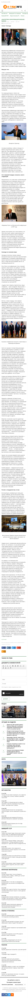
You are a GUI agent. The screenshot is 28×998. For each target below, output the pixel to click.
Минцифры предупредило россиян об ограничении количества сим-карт (11, 940)
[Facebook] (3, 994)
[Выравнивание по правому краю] (18, 666)
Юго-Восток (4, 13)
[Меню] (2, 10)
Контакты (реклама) (7, 984)
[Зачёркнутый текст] (10, 666)
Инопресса (25, 13)
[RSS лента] (12, 994)
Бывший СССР (5, 15)
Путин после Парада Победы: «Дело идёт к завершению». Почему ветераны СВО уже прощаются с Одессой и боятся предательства (14, 842)
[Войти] (24, 10)
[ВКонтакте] (6, 994)
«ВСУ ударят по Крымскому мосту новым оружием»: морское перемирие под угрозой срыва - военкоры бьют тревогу (13, 804)
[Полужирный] (3, 666)
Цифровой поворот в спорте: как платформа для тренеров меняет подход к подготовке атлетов (13, 968)
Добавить (5, 699)
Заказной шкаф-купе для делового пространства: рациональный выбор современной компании (11, 960)
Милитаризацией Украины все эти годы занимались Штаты (12, 824)
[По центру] (15, 666)
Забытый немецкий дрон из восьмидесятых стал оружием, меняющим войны (13, 916)
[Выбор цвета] (23, 666)
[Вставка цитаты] (5, 668)
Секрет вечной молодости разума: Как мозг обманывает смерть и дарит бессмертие (13, 922)
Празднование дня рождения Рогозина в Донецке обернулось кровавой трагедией (12, 818)
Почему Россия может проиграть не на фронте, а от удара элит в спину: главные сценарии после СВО (14, 796)
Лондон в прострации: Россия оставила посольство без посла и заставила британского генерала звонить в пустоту (16, 733)
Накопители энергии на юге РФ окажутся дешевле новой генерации (12, 934)
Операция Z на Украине (15, 13)
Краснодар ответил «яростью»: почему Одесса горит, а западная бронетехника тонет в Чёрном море (16, 739)
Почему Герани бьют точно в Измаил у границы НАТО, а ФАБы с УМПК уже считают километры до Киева (13, 876)
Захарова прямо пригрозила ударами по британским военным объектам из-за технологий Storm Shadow (12, 906)
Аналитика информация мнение (13, 19)
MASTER (12, 21)
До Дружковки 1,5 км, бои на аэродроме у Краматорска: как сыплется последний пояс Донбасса (13, 883)
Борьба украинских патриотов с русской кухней (14, 949)
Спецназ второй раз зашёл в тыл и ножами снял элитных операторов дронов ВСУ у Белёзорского (16, 746)
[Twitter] (9, 994)
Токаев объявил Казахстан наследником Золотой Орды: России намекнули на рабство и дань (14, 811)
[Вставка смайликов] (20, 666)
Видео (4, 704)
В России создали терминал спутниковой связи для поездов (14, 928)
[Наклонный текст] (5, 666)
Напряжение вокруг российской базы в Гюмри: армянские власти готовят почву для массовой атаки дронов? (14, 857)
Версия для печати (7, 23)
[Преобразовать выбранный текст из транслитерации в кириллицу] (8, 668)
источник (4, 639)
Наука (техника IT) (14, 15)
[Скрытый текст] (3, 668)
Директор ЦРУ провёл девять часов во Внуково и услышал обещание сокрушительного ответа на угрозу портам (15, 727)
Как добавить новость (13, 980)
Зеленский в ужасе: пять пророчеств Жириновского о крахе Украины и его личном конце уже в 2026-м (13, 849)
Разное (22, 15)
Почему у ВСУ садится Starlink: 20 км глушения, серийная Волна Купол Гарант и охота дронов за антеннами (14, 891)
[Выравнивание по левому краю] (13, 666)
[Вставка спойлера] (10, 668)
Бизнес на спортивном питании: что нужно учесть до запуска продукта (13, 974)
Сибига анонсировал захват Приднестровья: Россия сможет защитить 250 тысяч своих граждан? (13, 865)
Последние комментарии (14, 982)
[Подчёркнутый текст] (7, 666)
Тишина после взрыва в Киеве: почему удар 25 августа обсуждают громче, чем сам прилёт (15, 752)
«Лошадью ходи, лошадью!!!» (9, 954)
